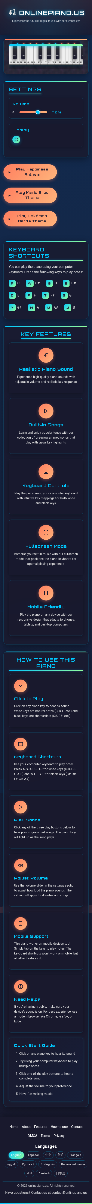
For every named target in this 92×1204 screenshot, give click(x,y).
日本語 (60, 1173)
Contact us (39, 1193)
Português (48, 1164)
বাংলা (29, 1173)
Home (13, 1127)
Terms (45, 1136)
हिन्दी (60, 1155)
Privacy (59, 1136)
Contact (77, 1127)
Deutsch (44, 1173)
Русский (28, 1164)
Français (75, 1155)
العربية (11, 1164)
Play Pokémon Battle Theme (28, 218)
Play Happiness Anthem (28, 171)
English (16, 1155)
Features (40, 1127)
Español (33, 1155)
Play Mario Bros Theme (29, 195)
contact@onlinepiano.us (69, 1193)
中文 (48, 1155)
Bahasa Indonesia (73, 1164)
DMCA (32, 1136)
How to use (59, 1127)
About (26, 1127)
